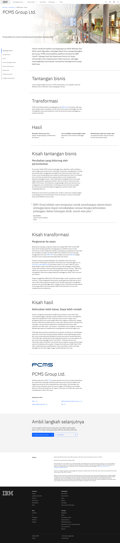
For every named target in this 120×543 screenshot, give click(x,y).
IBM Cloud (65, 107)
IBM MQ (72, 255)
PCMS (50, 380)
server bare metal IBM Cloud (40, 264)
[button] (114, 2)
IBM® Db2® (50, 255)
